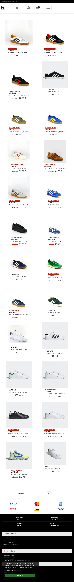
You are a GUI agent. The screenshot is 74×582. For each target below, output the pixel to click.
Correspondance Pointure (10, 544)
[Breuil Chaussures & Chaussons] (6, 7)
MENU (48, 8)
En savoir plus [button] (10, 570)
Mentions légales (8, 542)
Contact (5, 538)
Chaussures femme (8, 555)
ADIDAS (11, 51)
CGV (4, 540)
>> (65, 493)
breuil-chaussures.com (9, 547)
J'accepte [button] (20, 575)
